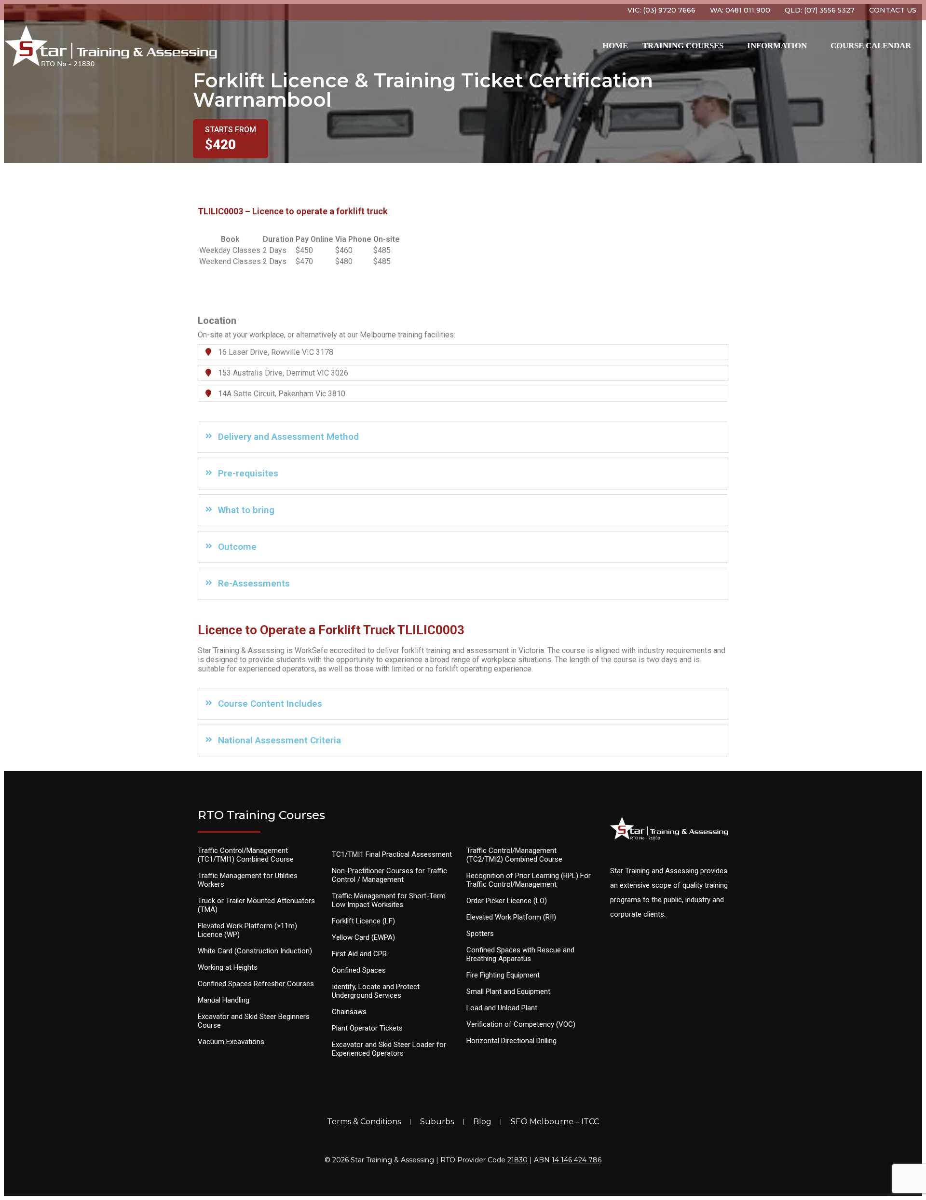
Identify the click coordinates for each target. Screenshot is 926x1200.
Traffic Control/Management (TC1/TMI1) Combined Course (246, 855)
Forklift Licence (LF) (363, 921)
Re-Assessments (254, 583)
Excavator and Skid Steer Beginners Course (254, 1021)
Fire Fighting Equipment (503, 975)
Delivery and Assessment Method (288, 436)
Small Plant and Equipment (508, 991)
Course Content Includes (270, 703)
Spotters (480, 933)
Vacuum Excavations (231, 1041)
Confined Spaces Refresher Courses (256, 983)
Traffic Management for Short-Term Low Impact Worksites (389, 900)
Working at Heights (228, 967)
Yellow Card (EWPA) (363, 937)
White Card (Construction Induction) (255, 951)
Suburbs (437, 1121)
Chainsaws (349, 1011)
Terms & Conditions (364, 1121)
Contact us (892, 10)
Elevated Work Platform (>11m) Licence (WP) (247, 930)
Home (615, 45)
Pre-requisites (248, 473)
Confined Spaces (359, 970)
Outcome (237, 546)
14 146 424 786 (576, 1160)
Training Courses (682, 45)
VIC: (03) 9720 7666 (661, 10)
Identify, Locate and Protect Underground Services (376, 991)
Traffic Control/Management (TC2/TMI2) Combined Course (514, 855)
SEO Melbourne (542, 1121)
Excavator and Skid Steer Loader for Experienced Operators (389, 1049)
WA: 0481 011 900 (740, 10)
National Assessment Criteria (279, 740)
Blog (482, 1121)
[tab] (463, 436)
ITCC (590, 1121)
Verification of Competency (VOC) (520, 1024)
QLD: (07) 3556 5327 (820, 10)
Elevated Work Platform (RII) (511, 917)
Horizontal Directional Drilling (511, 1040)
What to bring (246, 510)
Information (777, 45)
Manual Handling (223, 1000)
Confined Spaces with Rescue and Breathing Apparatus (520, 954)
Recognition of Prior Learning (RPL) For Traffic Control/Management (528, 880)
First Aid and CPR (359, 953)
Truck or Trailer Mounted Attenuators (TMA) (256, 905)
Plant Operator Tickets (367, 1028)
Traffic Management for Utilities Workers (248, 880)
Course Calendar (871, 45)
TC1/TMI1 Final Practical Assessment (392, 854)
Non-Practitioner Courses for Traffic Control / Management (389, 875)
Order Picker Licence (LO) (506, 900)
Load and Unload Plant (501, 1008)
